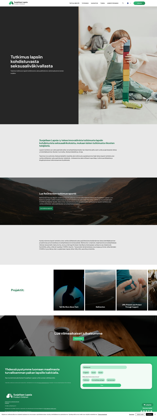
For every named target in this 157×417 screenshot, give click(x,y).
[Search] (123, 3)
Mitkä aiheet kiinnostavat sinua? (90, 377)
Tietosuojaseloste (102, 414)
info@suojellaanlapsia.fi (10, 405)
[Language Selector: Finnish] (129, 3)
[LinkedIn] (146, 411)
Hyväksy (149, 414)
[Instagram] (144, 411)
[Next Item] (154, 290)
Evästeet (7, 403)
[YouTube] (149, 411)
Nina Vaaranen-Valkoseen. (50, 408)
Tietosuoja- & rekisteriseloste (12, 401)
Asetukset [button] (131, 414)
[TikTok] (151, 411)
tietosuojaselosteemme (43, 382)
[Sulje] (155, 414)
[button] (74, 3)
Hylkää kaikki (140, 414)
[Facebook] (141, 411)
